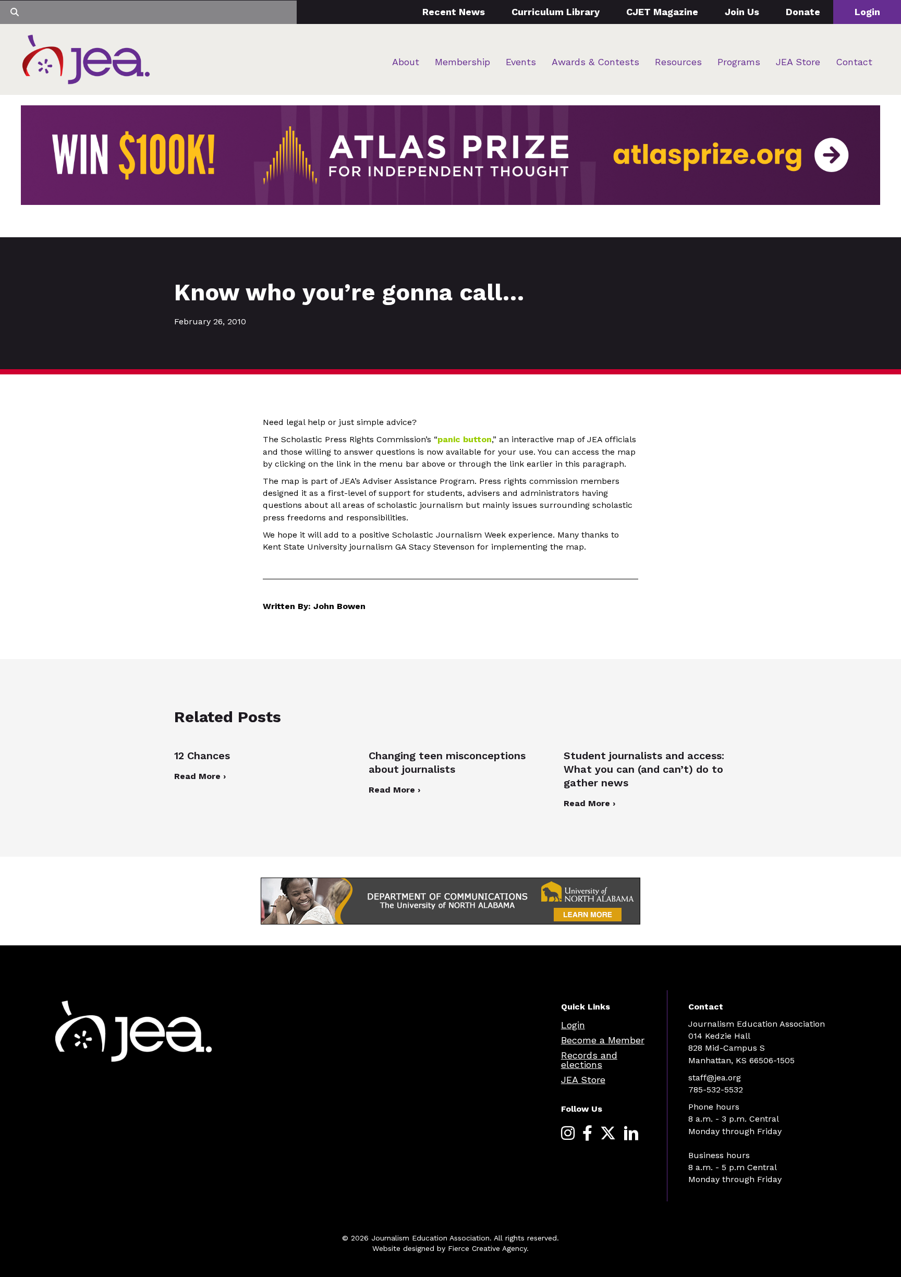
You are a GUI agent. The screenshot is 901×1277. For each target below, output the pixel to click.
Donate (803, 11)
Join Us (742, 11)
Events (521, 61)
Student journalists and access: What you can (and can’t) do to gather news (644, 769)
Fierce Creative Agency (487, 1248)
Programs (738, 61)
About (405, 61)
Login (867, 11)
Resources (678, 61)
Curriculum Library (556, 11)
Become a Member (602, 1040)
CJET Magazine (662, 11)
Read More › (200, 776)
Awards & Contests (595, 61)
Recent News (453, 11)
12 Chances (202, 755)
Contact (854, 61)
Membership (462, 61)
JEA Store (798, 61)
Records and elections (589, 1060)
